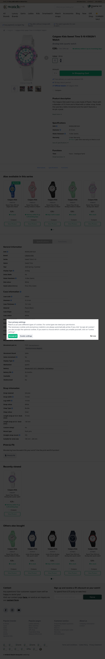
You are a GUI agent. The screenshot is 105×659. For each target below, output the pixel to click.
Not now (93, 336)
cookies (39, 324)
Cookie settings (26, 336)
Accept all (13, 336)
